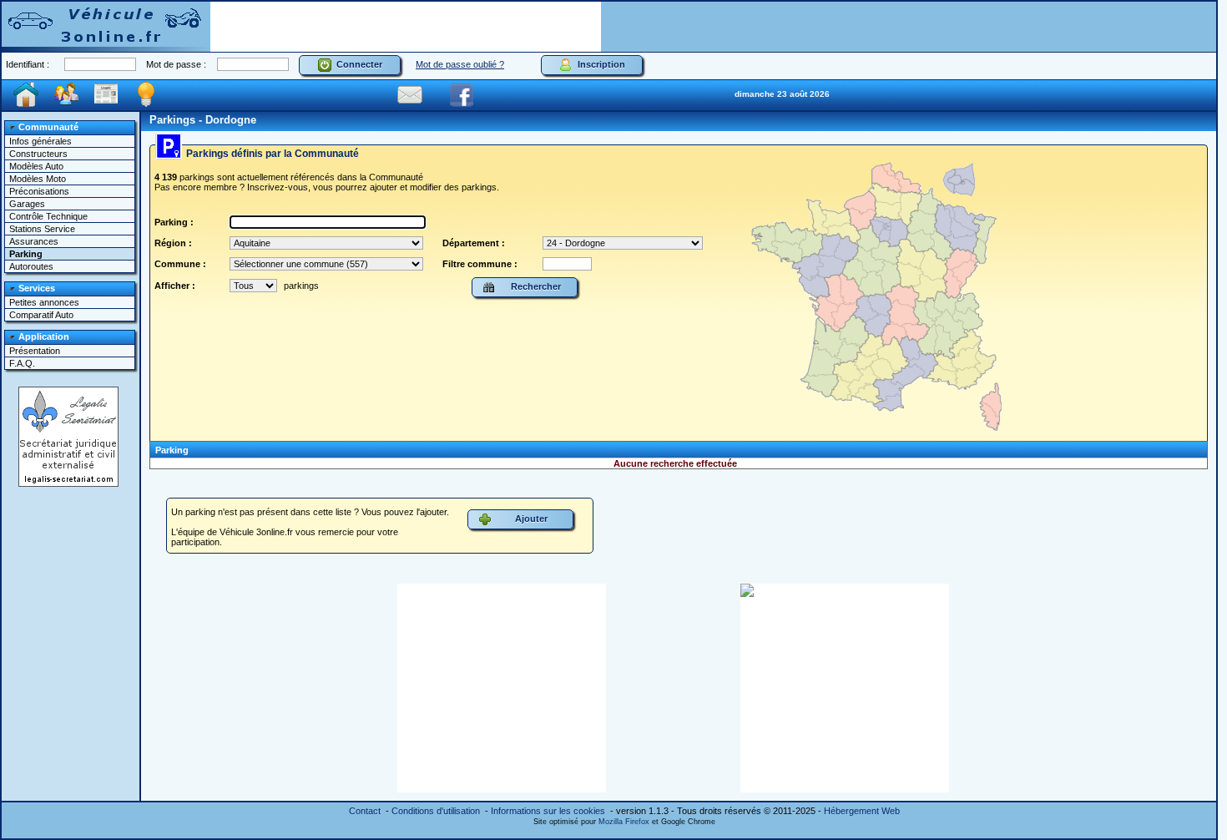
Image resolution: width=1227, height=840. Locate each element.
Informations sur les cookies (548, 811)
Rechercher (533, 286)
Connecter (356, 64)
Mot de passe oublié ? (460, 64)
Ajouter (529, 519)
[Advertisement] (405, 27)
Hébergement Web (862, 811)
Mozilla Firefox (623, 821)
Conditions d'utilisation (435, 811)
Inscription (599, 64)
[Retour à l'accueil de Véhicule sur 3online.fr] (106, 25)
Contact (365, 811)
